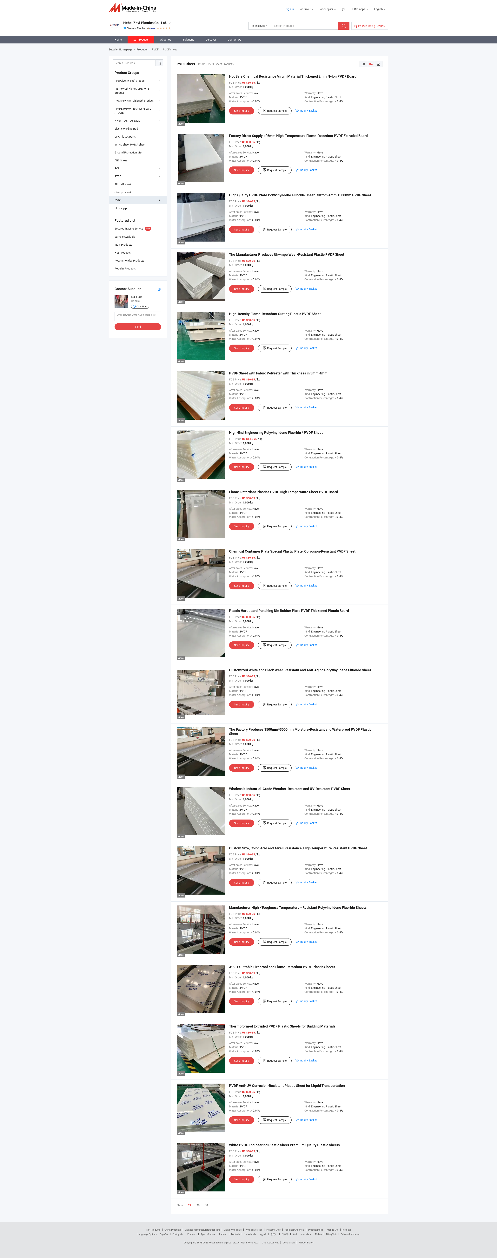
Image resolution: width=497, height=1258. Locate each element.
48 (206, 1205)
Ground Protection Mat (128, 152)
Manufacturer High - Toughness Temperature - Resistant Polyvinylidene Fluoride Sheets (298, 907)
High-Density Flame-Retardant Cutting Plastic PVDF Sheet (275, 314)
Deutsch (235, 1234)
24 (189, 1205)
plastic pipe (121, 208)
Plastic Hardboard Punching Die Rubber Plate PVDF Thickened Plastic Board (289, 611)
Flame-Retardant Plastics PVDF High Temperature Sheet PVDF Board (283, 492)
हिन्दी (295, 1234)
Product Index (315, 1229)
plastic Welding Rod (126, 128)
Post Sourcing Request (372, 26)
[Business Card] (159, 289)
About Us (165, 39)
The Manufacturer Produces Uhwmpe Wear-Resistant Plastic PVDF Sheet (286, 254)
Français (191, 1234)
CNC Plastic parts (125, 136)
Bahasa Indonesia (350, 1234)
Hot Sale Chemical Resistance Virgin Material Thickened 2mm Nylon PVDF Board (292, 76)
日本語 (285, 1234)
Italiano (223, 1234)
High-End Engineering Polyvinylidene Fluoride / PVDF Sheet (276, 433)
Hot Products (153, 1229)
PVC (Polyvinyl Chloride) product (134, 100)
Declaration (289, 1242)
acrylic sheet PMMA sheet (130, 144)
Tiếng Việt (331, 1234)
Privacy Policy (306, 1242)
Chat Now (141, 306)
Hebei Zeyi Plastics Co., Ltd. (145, 23)
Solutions (188, 39)
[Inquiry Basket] (343, 9)
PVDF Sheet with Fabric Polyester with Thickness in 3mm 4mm (278, 373)
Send (138, 326)
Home (118, 39)
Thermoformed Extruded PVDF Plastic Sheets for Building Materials (282, 1026)
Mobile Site (332, 1229)
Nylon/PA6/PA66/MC (127, 120)
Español (164, 1234)
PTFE (118, 176)
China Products (172, 1229)
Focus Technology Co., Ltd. (223, 1242)
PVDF (118, 200)
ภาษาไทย (306, 1234)
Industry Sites (273, 1229)
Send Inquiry (241, 111)
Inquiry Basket (308, 110)
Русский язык (208, 1234)
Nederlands (250, 1234)
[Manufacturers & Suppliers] (134, 7)
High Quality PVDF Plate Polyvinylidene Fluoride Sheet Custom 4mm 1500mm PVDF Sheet (300, 195)
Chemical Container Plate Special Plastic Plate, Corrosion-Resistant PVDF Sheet (292, 551)
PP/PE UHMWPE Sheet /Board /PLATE (133, 110)
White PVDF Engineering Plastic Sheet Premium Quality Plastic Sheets (284, 1145)
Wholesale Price (254, 1229)
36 (198, 1205)
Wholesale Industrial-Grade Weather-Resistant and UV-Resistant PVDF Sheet (289, 789)
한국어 (273, 1234)
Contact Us (234, 39)
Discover (211, 39)
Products (143, 39)
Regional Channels (294, 1229)
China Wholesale (233, 1229)
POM (118, 168)
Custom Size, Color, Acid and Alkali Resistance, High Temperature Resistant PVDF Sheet (298, 848)
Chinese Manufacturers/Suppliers (202, 1229)
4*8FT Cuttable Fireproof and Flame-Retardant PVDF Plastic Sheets (282, 967)
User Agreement (270, 1242)
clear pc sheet (123, 192)
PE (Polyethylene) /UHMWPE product (132, 90)
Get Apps (360, 9)
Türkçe (318, 1234)
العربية (263, 1234)
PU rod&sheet (123, 184)
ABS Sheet (121, 160)
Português (177, 1234)
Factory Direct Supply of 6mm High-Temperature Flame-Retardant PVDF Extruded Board (298, 136)
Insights (346, 1229)
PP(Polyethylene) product (130, 80)
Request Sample (277, 111)
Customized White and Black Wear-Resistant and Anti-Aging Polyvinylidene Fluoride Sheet (300, 670)
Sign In (290, 9)
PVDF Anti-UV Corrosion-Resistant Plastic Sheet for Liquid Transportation (287, 1086)
